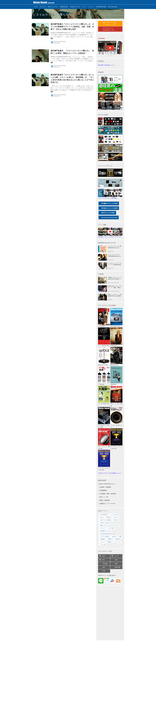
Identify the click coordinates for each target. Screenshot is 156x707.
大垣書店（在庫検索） (105, 487)
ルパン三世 (102, 544)
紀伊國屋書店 (103, 490)
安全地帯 (117, 539)
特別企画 (100, 61)
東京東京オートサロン (105, 531)
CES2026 (108, 517)
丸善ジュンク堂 (103, 497)
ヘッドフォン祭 (113, 514)
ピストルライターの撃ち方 (51, 14)
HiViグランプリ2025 (108, 213)
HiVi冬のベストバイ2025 (109, 208)
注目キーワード (103, 511)
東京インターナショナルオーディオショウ (109, 525)
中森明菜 (102, 539)
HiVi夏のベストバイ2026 (109, 203)
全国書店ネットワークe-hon (107, 503)
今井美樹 (109, 542)
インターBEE (111, 528)
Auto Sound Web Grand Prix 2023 (107, 533)
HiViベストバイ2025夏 (105, 520)
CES (101, 517)
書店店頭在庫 (102, 480)
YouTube (114, 536)
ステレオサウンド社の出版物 (107, 305)
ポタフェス (116, 517)
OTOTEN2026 (103, 514)
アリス (101, 542)
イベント (102, 528)
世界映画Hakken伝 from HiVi (107, 243)
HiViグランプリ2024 (104, 522)
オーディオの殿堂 (104, 536)
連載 (120, 536)
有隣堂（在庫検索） (105, 500)
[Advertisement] (110, 613)
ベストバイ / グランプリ (105, 166)
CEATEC (116, 520)
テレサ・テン (117, 542)
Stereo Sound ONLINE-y (60, 41)
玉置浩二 (110, 539)
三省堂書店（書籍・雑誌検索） (108, 493)
